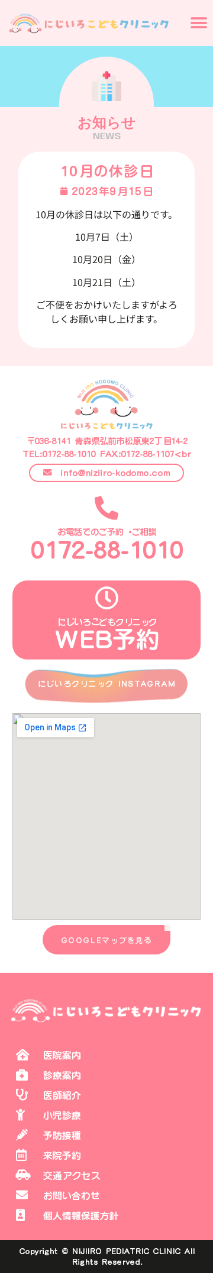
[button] (199, 23)
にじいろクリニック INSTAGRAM (106, 683)
